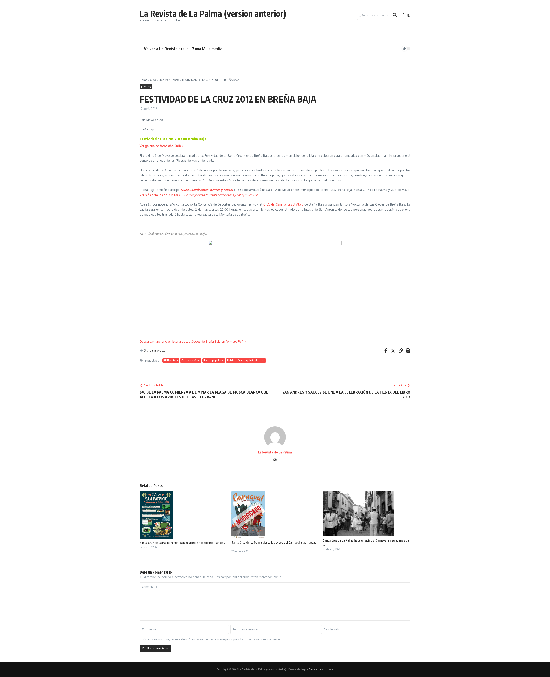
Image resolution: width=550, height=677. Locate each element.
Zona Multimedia (207, 48)
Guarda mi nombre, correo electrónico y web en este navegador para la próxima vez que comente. (212, 639)
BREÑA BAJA (170, 360)
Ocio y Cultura (159, 79)
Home (143, 79)
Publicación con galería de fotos (246, 360)
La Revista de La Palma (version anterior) (213, 13)
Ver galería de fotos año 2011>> (161, 146)
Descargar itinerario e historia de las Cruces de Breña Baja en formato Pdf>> (193, 341)
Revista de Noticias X (321, 669)
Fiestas (175, 79)
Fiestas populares (213, 360)
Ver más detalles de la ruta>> (160, 195)
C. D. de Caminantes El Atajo (283, 204)
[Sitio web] (275, 460)
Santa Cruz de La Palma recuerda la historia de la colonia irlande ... (182, 543)
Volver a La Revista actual (167, 48)
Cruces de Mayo (190, 360)
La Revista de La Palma (275, 452)
